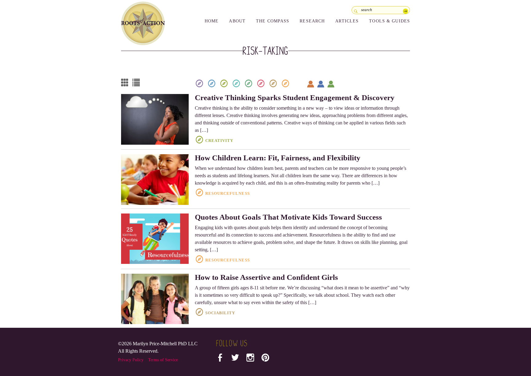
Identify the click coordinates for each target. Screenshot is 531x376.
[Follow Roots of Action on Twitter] (235, 359)
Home (211, 21)
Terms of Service (163, 360)
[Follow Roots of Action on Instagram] (250, 359)
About (237, 21)
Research (312, 21)
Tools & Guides (389, 21)
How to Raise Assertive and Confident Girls (266, 277)
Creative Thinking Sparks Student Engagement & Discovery (295, 97)
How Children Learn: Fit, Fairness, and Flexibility (277, 158)
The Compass (272, 21)
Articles (347, 21)
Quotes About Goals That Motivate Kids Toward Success (288, 217)
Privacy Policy (131, 360)
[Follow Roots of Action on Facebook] (220, 359)
